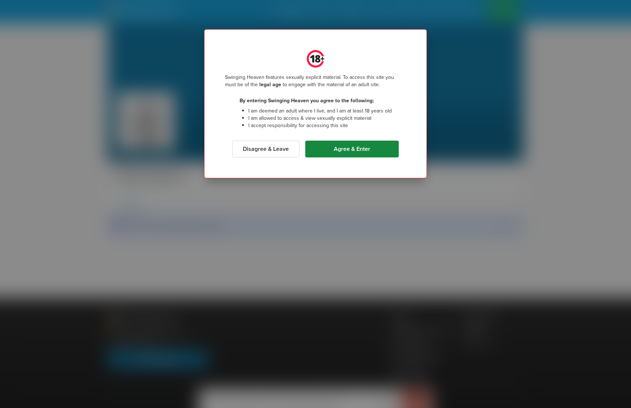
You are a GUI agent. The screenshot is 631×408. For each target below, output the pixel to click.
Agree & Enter (352, 149)
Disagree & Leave (266, 149)
